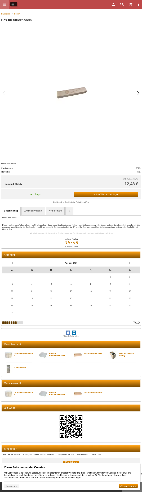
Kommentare (55, 211)
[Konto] (113, 4)
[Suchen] (122, 4)
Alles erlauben (128, 486)
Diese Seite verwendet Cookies (24, 467)
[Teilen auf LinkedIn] (74, 333)
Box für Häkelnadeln (93, 353)
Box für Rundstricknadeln (57, 354)
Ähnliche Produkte (33, 211)
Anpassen (11, 486)
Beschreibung (11, 211)
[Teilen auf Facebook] (68, 333)
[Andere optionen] (138, 4)
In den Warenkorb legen (106, 194)
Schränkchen (20, 368)
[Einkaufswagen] (130, 4)
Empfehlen (71, 462)
